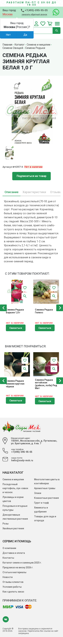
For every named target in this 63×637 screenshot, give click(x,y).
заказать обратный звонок (34, 14)
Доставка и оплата (14, 553)
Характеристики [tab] (34, 192)
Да (25, 34)
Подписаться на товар (31, 176)
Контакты (8, 557)
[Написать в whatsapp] (54, 12)
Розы (6, 523)
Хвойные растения (13, 528)
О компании (9, 548)
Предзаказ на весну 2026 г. (18, 567)
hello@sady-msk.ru (22, 460)
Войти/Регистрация (36, 23)
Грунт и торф (41, 502)
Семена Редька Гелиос (44, 311)
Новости (8, 577)
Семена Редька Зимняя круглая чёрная (15, 384)
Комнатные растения (46, 498)
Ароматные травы (44, 488)
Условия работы (12, 586)
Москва (7, 14)
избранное (42, 23)
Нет (8, 34)
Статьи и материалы (14, 572)
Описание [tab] (11, 192)
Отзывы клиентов (13, 582)
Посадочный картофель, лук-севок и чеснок (15, 488)
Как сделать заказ (13, 591)
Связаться (15, 328)
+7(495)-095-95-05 (36, 10)
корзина (49, 23)
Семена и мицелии (13, 479)
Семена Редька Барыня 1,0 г (15, 311)
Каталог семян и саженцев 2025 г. (22, 562)
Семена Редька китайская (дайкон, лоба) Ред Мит (46, 384)
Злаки (37, 493)
